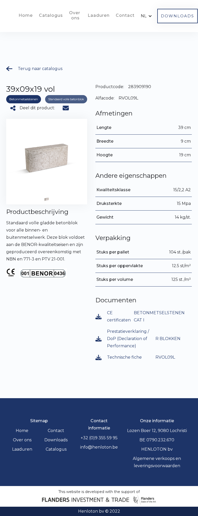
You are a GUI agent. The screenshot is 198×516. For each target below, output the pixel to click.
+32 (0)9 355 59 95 (99, 437)
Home (26, 15)
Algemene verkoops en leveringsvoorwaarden (157, 462)
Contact (125, 15)
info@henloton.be (99, 447)
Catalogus (51, 15)
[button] (147, 16)
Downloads (56, 439)
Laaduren (99, 15)
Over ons (75, 15)
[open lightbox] (47, 199)
